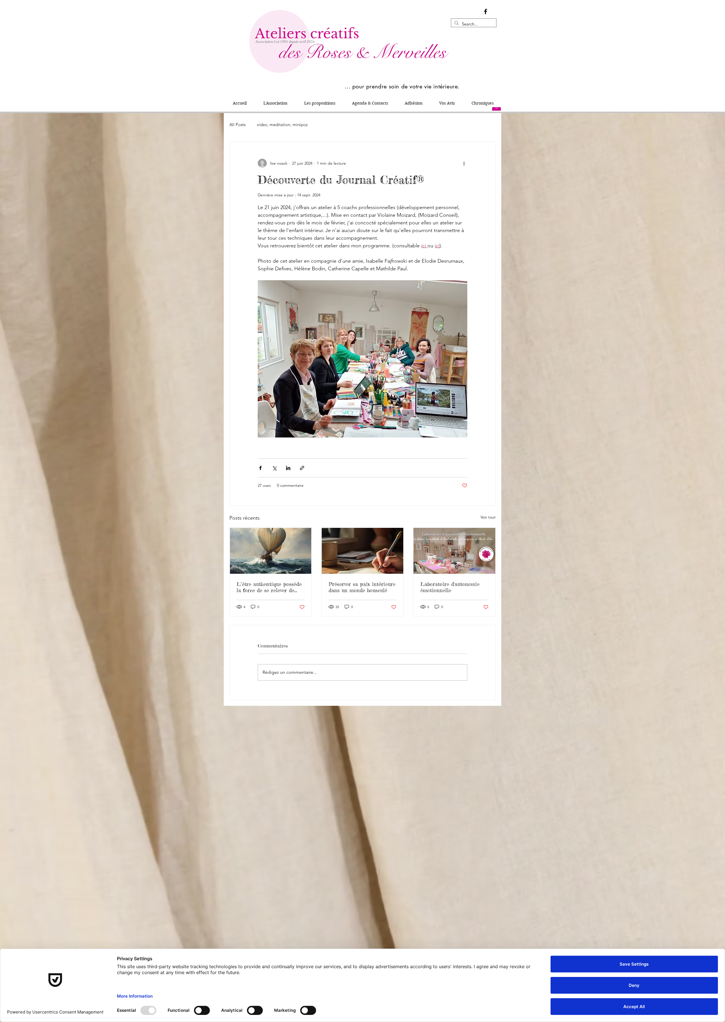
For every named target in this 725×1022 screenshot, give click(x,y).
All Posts (237, 124)
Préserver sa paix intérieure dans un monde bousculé (362, 587)
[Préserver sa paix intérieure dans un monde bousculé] (363, 551)
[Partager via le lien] (302, 468)
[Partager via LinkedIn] (288, 468)
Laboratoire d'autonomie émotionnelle (449, 587)
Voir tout (488, 517)
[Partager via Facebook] (260, 468)
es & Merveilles (392, 52)
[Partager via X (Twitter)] (274, 468)
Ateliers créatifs (307, 33)
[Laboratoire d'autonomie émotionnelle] (454, 551)
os (330, 52)
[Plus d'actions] (463, 163)
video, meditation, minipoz (282, 124)
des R (289, 52)
